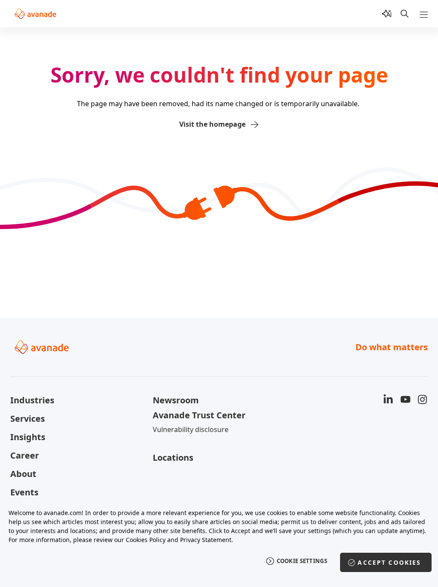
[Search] (405, 14)
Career (24, 455)
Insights (27, 437)
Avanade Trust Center (199, 415)
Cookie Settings (302, 561)
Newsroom (176, 400)
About (23, 474)
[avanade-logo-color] (35, 13)
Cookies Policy (146, 540)
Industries (32, 400)
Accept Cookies (389, 562)
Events (24, 492)
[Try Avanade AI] (387, 14)
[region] (219, 543)
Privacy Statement (205, 540)
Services (27, 418)
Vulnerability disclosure (190, 429)
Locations (173, 457)
